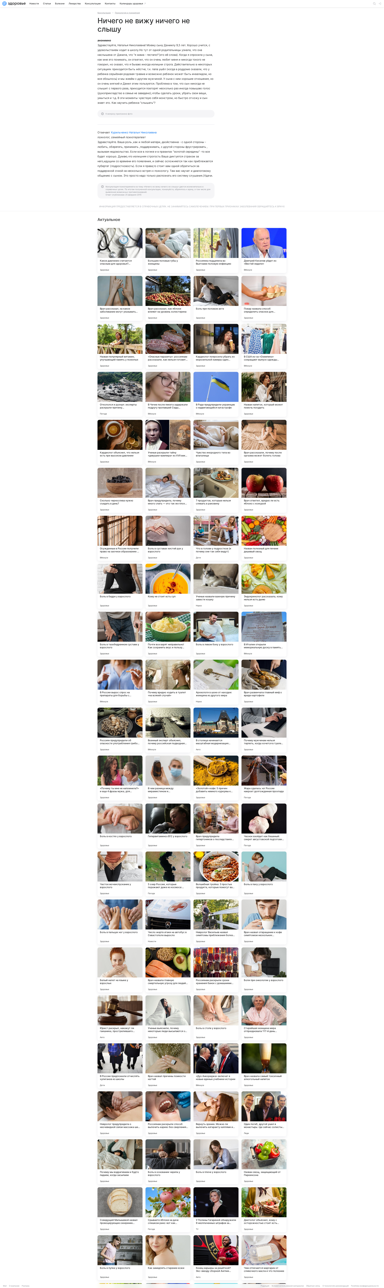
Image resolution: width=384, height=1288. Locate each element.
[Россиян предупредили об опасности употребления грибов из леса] (120, 730)
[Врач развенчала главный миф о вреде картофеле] (264, 682)
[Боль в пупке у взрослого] (120, 1257)
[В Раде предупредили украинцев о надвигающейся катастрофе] (216, 394)
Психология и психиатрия (127, 13)
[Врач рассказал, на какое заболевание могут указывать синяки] (120, 298)
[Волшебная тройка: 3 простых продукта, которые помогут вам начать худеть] (216, 874)
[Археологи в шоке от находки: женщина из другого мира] (216, 682)
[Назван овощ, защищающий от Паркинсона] (264, 1161)
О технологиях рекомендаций (335, 1286)
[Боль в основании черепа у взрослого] (168, 1161)
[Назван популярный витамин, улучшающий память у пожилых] (120, 346)
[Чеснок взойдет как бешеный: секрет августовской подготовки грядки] (264, 826)
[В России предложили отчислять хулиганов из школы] (120, 1065)
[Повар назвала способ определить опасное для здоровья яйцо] (264, 298)
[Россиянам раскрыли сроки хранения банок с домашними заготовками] (216, 969)
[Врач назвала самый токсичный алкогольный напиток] (264, 1065)
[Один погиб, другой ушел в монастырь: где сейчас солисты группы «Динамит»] (264, 1113)
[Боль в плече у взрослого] (216, 1161)
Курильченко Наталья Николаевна (134, 132)
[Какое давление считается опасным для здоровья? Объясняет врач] (120, 250)
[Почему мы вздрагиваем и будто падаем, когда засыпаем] (120, 1161)
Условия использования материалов (288, 1286)
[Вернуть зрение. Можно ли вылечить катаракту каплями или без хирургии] (216, 1113)
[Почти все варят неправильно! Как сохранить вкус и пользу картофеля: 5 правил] (168, 634)
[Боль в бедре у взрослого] (120, 586)
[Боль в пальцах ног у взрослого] (120, 921)
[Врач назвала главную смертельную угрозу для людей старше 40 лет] (168, 969)
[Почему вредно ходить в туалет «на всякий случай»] (168, 682)
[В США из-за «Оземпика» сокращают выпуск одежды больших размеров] (264, 346)
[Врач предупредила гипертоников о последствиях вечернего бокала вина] (216, 826)
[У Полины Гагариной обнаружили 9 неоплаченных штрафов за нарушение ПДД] (216, 1209)
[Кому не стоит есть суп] (168, 586)
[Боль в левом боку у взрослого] (216, 634)
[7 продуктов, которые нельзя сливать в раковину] (216, 490)
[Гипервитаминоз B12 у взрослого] (168, 826)
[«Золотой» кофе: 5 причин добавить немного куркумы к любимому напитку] (216, 778)
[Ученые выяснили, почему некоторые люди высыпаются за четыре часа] (168, 1017)
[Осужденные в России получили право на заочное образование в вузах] (120, 538)
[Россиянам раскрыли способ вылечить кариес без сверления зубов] (168, 1113)
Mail (5, 1286)
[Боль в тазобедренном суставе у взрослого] (120, 634)
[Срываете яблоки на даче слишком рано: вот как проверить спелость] (168, 1209)
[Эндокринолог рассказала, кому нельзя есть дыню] (264, 586)
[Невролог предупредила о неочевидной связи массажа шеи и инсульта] (120, 1113)
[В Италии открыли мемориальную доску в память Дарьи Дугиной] (264, 634)
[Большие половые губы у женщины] (168, 250)
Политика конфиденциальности (365, 1286)
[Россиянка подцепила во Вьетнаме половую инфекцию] (216, 250)
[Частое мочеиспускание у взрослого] (120, 874)
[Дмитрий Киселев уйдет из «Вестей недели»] (264, 250)
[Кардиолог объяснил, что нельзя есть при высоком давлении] (120, 442)
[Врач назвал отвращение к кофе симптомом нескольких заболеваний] (264, 921)
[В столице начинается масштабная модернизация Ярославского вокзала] (216, 730)
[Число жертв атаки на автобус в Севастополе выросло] (168, 921)
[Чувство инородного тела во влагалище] (216, 442)
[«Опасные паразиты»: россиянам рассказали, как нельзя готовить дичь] (168, 346)
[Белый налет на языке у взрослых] (120, 969)
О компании (14, 1286)
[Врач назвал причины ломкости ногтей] (168, 1065)
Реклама (25, 1286)
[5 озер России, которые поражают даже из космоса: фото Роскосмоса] (168, 874)
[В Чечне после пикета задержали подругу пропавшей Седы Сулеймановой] (168, 394)
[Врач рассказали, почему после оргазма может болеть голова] (264, 442)
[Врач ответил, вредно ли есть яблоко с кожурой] (264, 490)
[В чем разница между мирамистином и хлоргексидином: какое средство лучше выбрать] (168, 778)
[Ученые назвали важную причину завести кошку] (216, 586)
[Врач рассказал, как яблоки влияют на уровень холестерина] (168, 298)
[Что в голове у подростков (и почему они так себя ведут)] (216, 538)
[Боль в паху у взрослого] (264, 874)
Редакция (265, 1286)
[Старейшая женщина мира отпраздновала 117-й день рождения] (264, 1017)
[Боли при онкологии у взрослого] (264, 969)
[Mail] (4, 3)
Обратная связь (313, 1286)
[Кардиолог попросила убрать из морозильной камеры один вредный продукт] (216, 346)
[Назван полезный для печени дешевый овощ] (264, 538)
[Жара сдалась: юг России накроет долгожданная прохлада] (264, 778)
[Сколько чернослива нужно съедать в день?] (120, 490)
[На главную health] (16, 3)
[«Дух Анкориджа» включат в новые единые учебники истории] (216, 1065)
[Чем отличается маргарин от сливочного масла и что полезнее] (264, 1257)
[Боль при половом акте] (216, 298)
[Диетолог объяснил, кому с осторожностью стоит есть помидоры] (264, 1209)
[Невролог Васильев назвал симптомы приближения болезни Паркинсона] (216, 921)
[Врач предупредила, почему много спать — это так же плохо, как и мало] (168, 490)
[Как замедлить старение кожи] (168, 1257)
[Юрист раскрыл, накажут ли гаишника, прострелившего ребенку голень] (120, 1017)
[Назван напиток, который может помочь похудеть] (264, 394)
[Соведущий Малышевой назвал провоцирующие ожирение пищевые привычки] (120, 1209)
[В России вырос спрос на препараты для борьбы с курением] (120, 682)
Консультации (104, 13)
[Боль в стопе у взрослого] (216, 1017)
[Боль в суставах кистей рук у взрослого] (168, 538)
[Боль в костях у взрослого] (120, 826)
